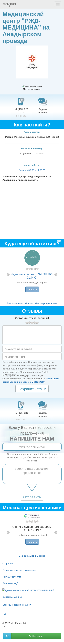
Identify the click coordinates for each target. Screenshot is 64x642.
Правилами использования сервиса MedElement (30, 380)
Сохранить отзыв (32, 388)
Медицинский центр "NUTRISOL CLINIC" (32, 275)
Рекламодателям (11, 576)
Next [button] (55, 274)
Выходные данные (12, 596)
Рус (4, 613)
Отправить (32, 496)
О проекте (7, 563)
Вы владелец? (10, 583)
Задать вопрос (42, 110)
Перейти (32, 289)
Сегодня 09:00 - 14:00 (31, 170)
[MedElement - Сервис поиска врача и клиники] (9, 4)
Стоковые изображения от (16, 604)
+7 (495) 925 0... (21, 112)
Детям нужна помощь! (41, 589)
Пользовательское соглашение (19, 570)
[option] (32, 274)
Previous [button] (8, 274)
